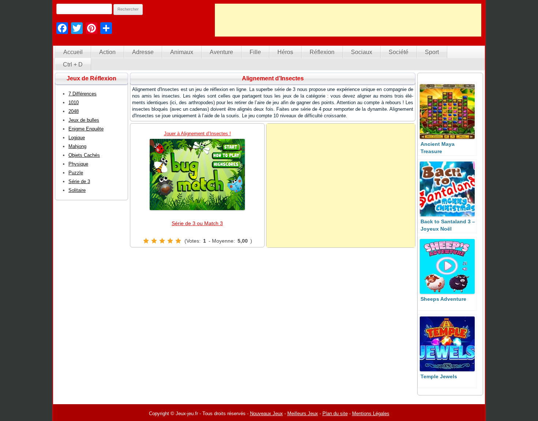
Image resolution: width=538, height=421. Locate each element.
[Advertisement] (348, 20)
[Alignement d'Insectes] (197, 174)
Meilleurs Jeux (302, 413)
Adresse (143, 52)
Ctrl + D (73, 64)
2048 (73, 111)
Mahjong (77, 146)
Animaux (181, 52)
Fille (255, 52)
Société (398, 52)
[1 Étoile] (146, 240)
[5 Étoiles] (178, 240)
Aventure (221, 52)
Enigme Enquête (86, 129)
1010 (73, 102)
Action (107, 52)
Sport (432, 52)
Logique (76, 137)
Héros (285, 52)
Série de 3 (79, 181)
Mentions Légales (370, 413)
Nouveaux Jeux (266, 413)
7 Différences (82, 93)
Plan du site (335, 413)
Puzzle (75, 172)
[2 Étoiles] (154, 240)
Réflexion (322, 52)
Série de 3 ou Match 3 (197, 223)
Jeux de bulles (83, 120)
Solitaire (77, 190)
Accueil (73, 52)
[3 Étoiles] (162, 240)
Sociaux (361, 52)
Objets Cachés (84, 155)
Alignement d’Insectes (273, 78)
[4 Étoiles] (170, 240)
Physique (78, 164)
